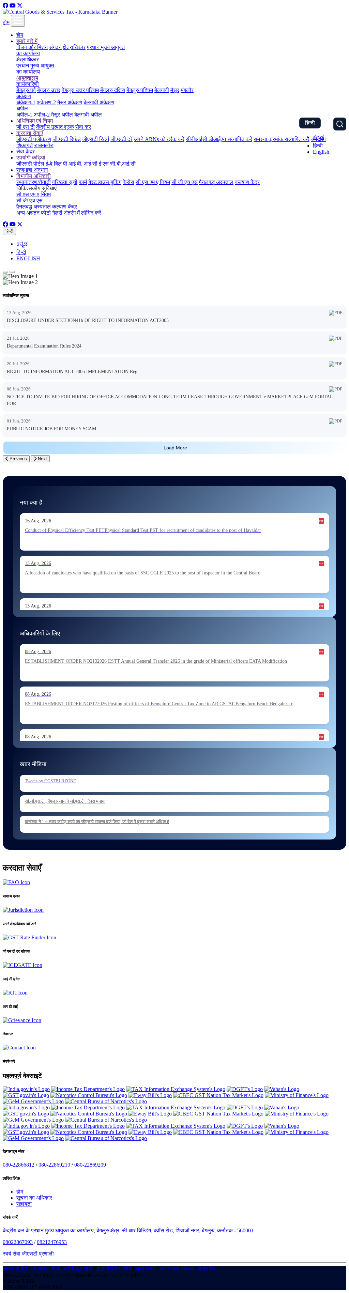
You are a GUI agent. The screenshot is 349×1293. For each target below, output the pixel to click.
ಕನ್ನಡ (318, 137)
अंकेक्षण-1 (25, 102)
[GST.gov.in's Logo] (26, 1095)
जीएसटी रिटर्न (95, 139)
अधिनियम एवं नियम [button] (34, 121)
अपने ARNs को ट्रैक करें (159, 139)
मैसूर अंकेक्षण (69, 102)
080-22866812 (18, 1165)
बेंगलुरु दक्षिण (112, 90)
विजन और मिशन (32, 47)
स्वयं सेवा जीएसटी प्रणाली (28, 1254)
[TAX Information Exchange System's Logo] (175, 1089)
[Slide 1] (5, 272)
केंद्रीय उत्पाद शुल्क (55, 127)
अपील (22, 108)
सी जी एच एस (184, 182)
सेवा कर (83, 127)
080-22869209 (90, 1165)
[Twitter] (19, 6)
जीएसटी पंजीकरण (33, 139)
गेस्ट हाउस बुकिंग (104, 182)
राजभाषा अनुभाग (32, 170)
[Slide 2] (12, 272)
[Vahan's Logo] (281, 1089)
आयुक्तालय (27, 78)
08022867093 (18, 1242)
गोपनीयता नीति (45, 1269)
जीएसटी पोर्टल (30, 164)
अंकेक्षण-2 (46, 102)
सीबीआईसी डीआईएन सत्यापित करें (219, 139)
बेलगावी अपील (88, 115)
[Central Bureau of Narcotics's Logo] (106, 1101)
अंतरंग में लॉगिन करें (82, 213)
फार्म (83, 182)
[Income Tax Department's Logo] (88, 1089)
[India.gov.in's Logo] (26, 1089)
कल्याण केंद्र (247, 182)
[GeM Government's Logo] (33, 1101)
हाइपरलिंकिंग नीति (114, 1269)
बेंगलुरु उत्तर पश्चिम (80, 90)
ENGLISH (28, 258)
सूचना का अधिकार (34, 1198)
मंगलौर (187, 90)
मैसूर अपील (62, 115)
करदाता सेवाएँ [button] (29, 133)
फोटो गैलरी (51, 213)
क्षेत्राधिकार (74, 47)
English (321, 152)
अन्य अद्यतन (28, 213)
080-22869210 (54, 1165)
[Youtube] (13, 6)
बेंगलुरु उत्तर (48, 90)
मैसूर (174, 90)
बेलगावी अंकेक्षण (99, 102)
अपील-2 (42, 115)
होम (6, 22)
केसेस (128, 182)
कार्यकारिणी (27, 84)
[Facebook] (5, 6)
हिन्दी (310, 123)
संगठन (55, 47)
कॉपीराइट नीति (78, 1269)
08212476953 (52, 1242)
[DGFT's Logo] (245, 1089)
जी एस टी (25, 127)
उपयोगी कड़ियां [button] (30, 157)
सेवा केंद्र (25, 151)
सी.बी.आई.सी (123, 164)
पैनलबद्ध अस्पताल (216, 182)
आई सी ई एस (96, 164)
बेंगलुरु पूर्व (26, 90)
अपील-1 (24, 115)
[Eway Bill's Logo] (150, 1095)
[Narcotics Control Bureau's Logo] (88, 1095)
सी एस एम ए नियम (153, 182)
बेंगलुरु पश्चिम (139, 90)
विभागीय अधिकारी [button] (33, 176)
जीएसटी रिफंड (66, 139)
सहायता (24, 1204)
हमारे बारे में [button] (26, 41)
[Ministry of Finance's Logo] (297, 1095)
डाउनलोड (44, 145)
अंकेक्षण (23, 96)
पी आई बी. (72, 164)
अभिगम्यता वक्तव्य (177, 1269)
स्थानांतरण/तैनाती (33, 182)
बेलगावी (161, 90)
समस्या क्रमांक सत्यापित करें (281, 139)
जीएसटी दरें (121, 139)
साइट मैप (206, 1269)
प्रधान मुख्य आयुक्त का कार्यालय (35, 69)
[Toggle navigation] (18, 21)
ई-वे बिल (54, 164)
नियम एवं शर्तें (15, 1269)
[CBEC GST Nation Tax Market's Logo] (218, 1095)
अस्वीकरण (145, 1269)
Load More (175, 447)
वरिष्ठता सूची (64, 182)
